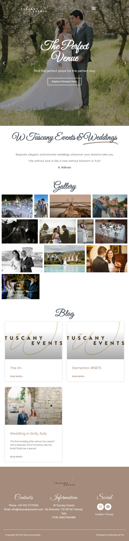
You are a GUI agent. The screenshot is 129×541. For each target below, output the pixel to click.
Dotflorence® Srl (116, 534)
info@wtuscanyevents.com (27, 509)
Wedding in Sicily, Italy (28, 433)
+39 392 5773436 (27, 505)
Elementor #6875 (86, 368)
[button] (94, 8)
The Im (16, 368)
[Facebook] (108, 506)
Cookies (99, 514)
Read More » (16, 376)
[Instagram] (100, 506)
